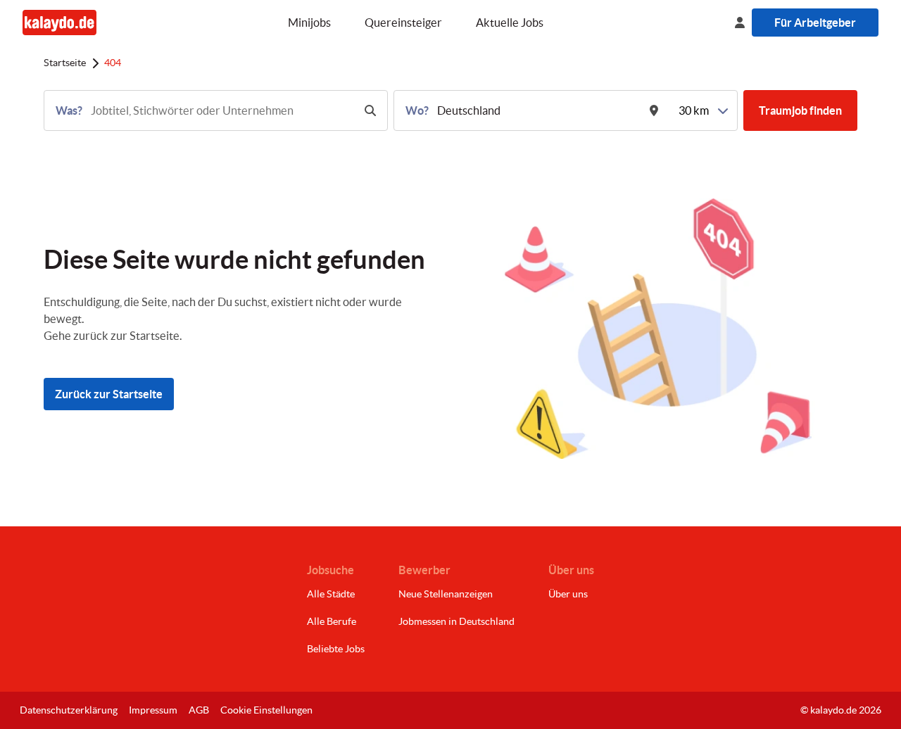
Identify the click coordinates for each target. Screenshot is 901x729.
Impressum (153, 710)
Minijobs (309, 22)
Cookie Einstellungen (266, 710)
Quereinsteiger (403, 22)
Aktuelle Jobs (509, 22)
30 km (694, 110)
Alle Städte (331, 594)
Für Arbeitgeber (815, 22)
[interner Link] (59, 22)
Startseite (65, 62)
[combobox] (220, 110)
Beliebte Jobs (336, 648)
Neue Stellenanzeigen (445, 594)
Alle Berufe (331, 621)
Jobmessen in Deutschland (456, 621)
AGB (199, 710)
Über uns (568, 594)
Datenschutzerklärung (69, 710)
